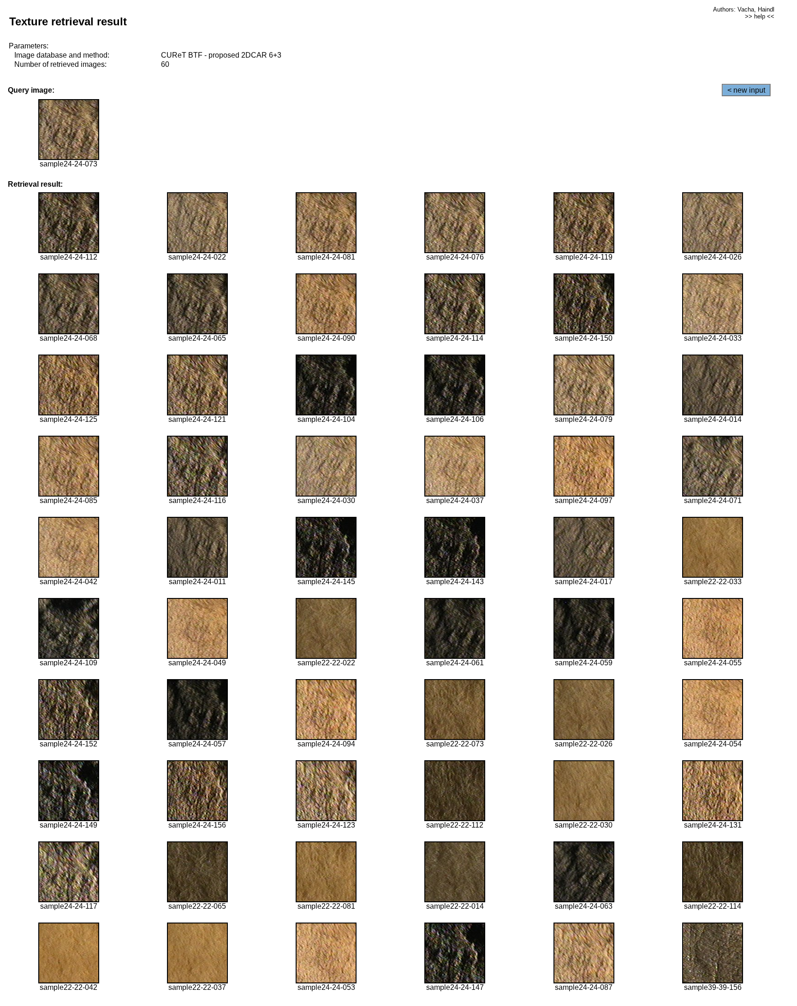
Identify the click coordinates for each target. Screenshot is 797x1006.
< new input (746, 90)
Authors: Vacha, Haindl (743, 9)
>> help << (759, 16)
